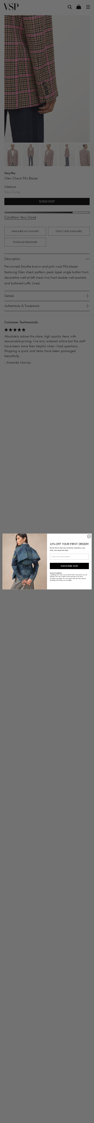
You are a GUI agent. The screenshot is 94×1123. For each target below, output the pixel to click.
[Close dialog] (89, 536)
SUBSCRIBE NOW (69, 566)
